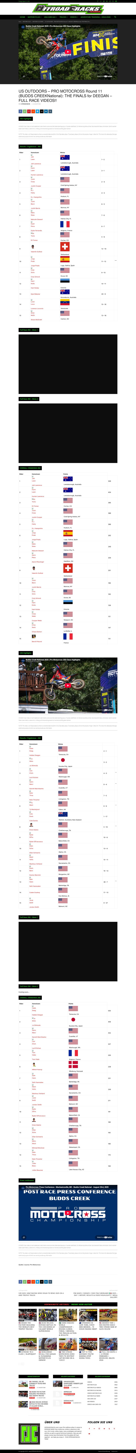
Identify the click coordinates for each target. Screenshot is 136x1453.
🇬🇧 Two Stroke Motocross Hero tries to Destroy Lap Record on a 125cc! (66, 1356)
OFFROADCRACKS (25, 104)
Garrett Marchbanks (36, 789)
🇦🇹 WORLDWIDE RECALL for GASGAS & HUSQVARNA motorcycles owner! (47, 1356)
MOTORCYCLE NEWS (38, 21)
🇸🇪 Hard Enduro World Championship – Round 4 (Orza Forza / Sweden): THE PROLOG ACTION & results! (68, 1329)
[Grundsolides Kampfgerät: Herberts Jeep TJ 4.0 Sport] (57, 1384)
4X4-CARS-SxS (49, 17)
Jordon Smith (34, 907)
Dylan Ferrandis (36, 230)
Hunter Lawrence (37, 175)
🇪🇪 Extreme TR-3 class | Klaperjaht (27, 1353)
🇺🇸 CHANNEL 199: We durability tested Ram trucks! (37, 1383)
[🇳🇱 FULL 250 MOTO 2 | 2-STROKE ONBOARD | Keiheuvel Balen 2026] (108, 1344)
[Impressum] (57, 1394)
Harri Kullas (35, 288)
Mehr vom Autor (81, 1304)
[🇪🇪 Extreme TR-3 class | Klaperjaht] (28, 1344)
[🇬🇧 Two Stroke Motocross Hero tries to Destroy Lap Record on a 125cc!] (68, 1344)
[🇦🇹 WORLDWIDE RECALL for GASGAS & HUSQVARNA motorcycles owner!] (48, 1344)
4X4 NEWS (21, 1320)
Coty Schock (35, 277)
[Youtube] (116, 1)
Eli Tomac (34, 240)
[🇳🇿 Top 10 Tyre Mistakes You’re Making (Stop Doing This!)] (88, 1344)
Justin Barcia (35, 208)
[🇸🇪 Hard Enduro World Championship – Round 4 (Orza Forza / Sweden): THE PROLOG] (68, 1315)
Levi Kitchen (33, 777)
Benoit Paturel (37, 641)
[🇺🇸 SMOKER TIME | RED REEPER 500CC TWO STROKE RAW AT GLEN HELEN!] (108, 1315)
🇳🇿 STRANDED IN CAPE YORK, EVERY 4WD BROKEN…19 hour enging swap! (88, 1326)
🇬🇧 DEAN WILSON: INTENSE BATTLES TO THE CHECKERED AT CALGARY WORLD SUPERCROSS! (47, 1327)
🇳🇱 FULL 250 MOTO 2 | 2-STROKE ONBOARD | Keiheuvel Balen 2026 (108, 1356)
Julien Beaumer (37, 1170)
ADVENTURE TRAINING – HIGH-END (95, 17)
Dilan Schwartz (34, 853)
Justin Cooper (36, 186)
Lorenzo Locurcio (37, 308)
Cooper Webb (37, 620)
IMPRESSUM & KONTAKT (69, 1393)
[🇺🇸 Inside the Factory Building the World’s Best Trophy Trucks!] (28, 1315)
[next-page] (23, 1364)
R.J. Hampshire (36, 197)
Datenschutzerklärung (104, 1451)
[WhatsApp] (25, 111)
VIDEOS (73, 17)
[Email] (42, 111)
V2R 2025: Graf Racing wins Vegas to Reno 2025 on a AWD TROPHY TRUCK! (41, 1294)
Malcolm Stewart (37, 219)
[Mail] (106, 1)
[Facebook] (97, 1)
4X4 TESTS (66, 1387)
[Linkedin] (46, 111)
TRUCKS (63, 17)
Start (20, 21)
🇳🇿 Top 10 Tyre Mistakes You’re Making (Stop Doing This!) (86, 1355)
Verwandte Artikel (56, 1304)
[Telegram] (37, 111)
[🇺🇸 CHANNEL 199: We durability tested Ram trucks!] (23, 1384)
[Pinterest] (29, 111)
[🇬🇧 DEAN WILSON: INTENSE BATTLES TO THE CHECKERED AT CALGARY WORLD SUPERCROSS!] (48, 1315)
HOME (22, 17)
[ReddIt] (33, 111)
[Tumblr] (110, 1)
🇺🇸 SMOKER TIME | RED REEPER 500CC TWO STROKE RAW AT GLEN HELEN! (108, 1326)
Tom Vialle (35, 1059)
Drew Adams (33, 830)
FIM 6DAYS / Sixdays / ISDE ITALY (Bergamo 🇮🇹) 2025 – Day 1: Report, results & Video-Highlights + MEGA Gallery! (95, 1295)
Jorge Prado (35, 266)
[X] (113, 1)
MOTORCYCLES (34, 17)
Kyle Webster (35, 294)
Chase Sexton (37, 632)
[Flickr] (100, 1)
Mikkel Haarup (37, 1069)
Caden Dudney (34, 892)
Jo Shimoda (33, 765)
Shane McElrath (36, 320)
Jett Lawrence (36, 164)
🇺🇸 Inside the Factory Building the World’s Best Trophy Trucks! (27, 1326)
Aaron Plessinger (38, 562)
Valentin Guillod (36, 252)
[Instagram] (103, 1)
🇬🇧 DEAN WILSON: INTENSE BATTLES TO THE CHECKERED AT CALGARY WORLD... (38, 1404)
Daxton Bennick (35, 875)
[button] (115, 17)
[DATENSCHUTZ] (57, 1403)
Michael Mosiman (38, 1148)
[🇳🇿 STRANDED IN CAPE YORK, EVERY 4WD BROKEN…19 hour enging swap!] (88, 1315)
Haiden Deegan (34, 755)
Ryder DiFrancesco (36, 841)
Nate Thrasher (34, 800)
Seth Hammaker (35, 886)
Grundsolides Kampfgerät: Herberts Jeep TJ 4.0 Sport (73, 1383)
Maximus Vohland (35, 864)
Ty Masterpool (34, 809)
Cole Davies (33, 821)
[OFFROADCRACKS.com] (68, 9)
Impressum (68, 1392)
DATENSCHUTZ (68, 1401)
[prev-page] (20, 1364)
